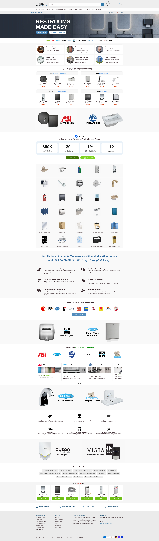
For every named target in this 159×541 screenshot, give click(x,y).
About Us (57, 517)
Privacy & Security (59, 521)
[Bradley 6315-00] (101, 79)
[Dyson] (55, 451)
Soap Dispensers (103, 73)
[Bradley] (64, 40)
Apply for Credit (87, 158)
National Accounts (110, 47)
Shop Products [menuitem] (39, 9)
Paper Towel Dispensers (59, 91)
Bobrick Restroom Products (74, 365)
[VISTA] (99, 40)
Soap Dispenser (115, 84)
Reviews (57, 523)
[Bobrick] (58, 40)
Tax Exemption (58, 525)
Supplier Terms (58, 527)
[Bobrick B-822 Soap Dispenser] (115, 79)
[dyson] (78, 40)
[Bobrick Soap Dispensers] (55, 397)
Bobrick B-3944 (101, 494)
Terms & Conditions (59, 519)
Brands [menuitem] (80, 9)
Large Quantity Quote (40, 523)
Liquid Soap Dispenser (87, 84)
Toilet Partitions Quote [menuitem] (103, 1)
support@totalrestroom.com (106, 523)
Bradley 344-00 (87, 494)
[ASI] (53, 40)
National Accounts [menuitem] (73, 9)
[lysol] (89, 40)
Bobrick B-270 (116, 494)
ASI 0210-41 (57, 494)
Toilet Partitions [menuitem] (49, 9)
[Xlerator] (55, 332)
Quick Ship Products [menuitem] (96, 9)
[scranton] (94, 40)
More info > (41, 508)
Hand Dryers (103, 91)
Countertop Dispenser (101, 84)
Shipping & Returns (40, 517)
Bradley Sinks (50, 57)
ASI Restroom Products (47, 365)
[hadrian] (84, 40)
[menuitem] (120, 1)
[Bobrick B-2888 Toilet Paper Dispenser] (57, 79)
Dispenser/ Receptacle (43, 102)
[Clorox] (69, 40)
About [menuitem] (80, 1)
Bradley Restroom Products (99, 365)
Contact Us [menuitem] (85, 1)
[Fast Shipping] (50, 429)
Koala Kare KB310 (72, 494)
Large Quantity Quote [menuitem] (93, 1)
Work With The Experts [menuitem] (61, 9)
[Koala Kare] (103, 397)
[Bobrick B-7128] (115, 97)
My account (109, 5)
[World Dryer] (105, 40)
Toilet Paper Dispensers (43, 84)
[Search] (102, 4)
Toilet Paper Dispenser (57, 84)
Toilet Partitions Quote (41, 521)
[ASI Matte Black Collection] (55, 120)
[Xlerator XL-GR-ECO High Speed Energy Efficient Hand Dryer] (87, 97)
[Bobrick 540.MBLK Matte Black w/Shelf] (71, 79)
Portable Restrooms (110, 57)
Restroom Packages (52, 47)
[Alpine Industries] (47, 40)
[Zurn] (111, 40)
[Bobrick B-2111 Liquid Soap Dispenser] (87, 79)
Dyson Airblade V (43, 494)
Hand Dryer (87, 102)
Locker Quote (39, 519)
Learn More (72, 158)
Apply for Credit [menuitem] (112, 1)
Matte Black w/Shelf (71, 84)
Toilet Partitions (79, 47)
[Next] (120, 373)
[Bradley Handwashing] (103, 120)
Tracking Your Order (40, 527)
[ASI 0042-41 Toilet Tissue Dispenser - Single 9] (43, 79)
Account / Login (39, 529)
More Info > (64, 508)
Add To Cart (43, 498)
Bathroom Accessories (81, 57)
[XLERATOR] (73, 40)
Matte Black (57, 102)
